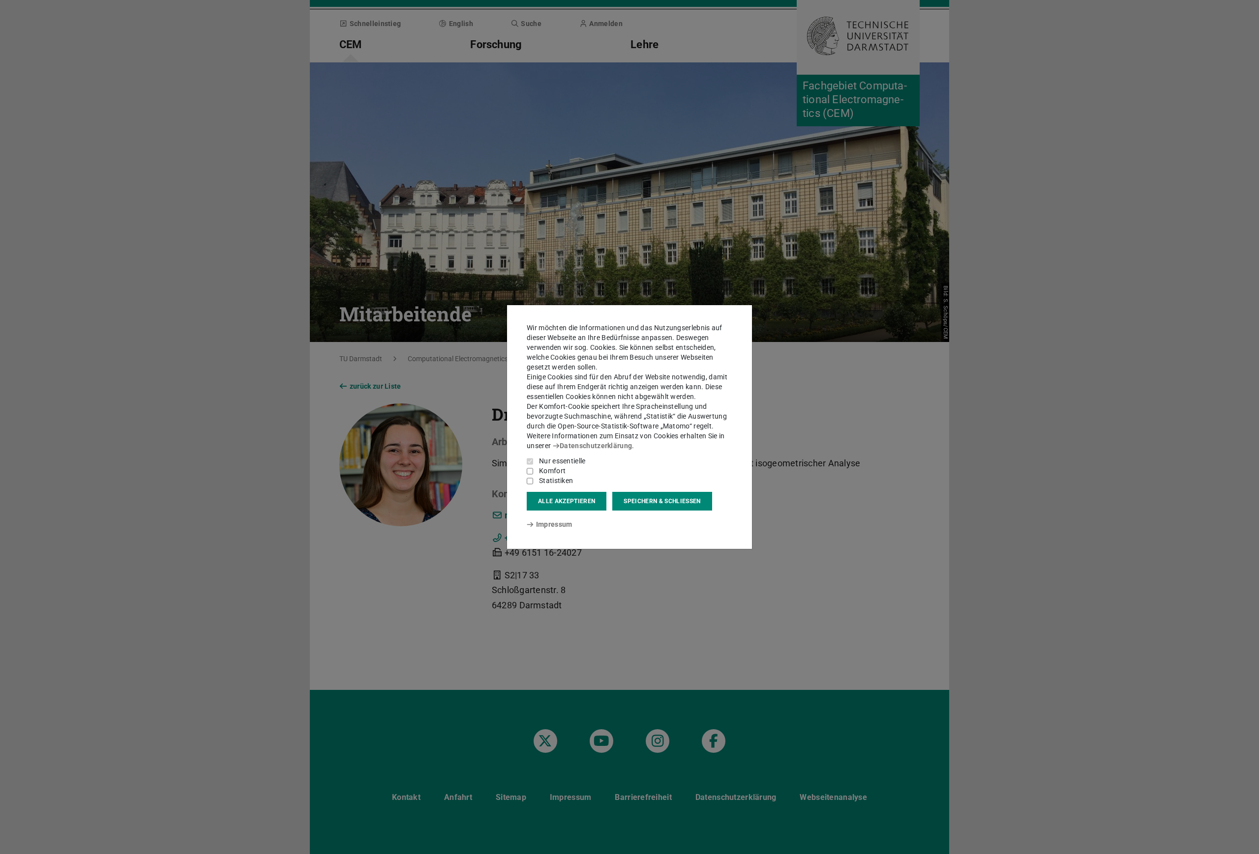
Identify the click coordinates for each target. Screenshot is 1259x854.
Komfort (552, 471)
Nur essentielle (562, 461)
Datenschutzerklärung (596, 446)
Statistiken (556, 480)
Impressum (554, 524)
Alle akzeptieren (566, 501)
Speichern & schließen (662, 501)
